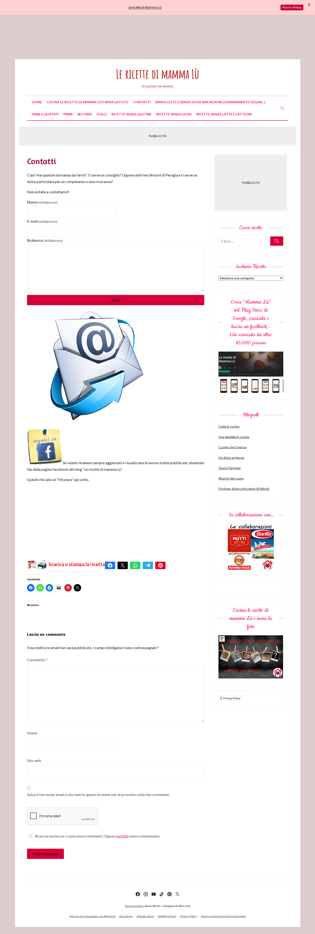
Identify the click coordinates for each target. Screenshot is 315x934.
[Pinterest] (169, 894)
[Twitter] (177, 894)
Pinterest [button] (160, 565)
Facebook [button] (110, 565)
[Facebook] (138, 894)
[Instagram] (146, 894)
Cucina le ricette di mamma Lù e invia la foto (87, 102)
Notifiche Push (167, 916)
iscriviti (122, 836)
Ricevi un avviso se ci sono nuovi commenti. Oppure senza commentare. (97, 836)
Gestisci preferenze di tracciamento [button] (223, 916)
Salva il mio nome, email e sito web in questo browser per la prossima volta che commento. (98, 794)
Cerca (276, 241)
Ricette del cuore (231, 478)
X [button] (122, 565)
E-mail (42, 221)
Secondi (84, 114)
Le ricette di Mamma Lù (145, 7)
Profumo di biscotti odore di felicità (243, 489)
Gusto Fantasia (229, 468)
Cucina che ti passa (232, 447)
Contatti (142, 102)
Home (37, 102)
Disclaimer (126, 916)
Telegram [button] (147, 565)
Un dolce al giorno (231, 458)
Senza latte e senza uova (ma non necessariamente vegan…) (210, 102)
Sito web (34, 760)
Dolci (102, 114)
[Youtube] (154, 894)
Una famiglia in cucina (233, 437)
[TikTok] (162, 894)
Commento (37, 659)
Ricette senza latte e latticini (224, 114)
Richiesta (45, 240)
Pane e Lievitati (45, 114)
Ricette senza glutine (131, 114)
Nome (42, 202)
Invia (115, 300)
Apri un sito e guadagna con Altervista (92, 916)
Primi (68, 114)
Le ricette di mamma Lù (157, 73)
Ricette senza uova (174, 114)
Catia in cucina (228, 426)
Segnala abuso (145, 916)
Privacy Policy (231, 698)
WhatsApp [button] (135, 565)
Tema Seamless (134, 906)
